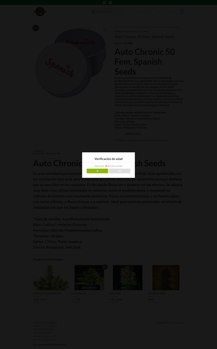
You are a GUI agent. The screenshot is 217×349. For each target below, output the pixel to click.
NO (119, 171)
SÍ (97, 171)
